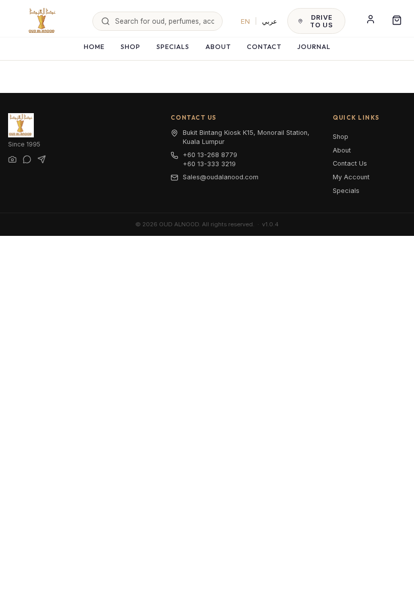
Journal (314, 46)
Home (94, 46)
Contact (264, 46)
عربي (269, 21)
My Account (351, 177)
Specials (173, 46)
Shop (130, 46)
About (218, 46)
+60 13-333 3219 (209, 164)
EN (245, 21)
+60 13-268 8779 (210, 155)
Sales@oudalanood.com (220, 177)
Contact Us (350, 163)
